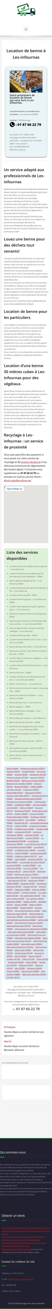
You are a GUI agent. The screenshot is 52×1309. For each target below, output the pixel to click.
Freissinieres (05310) (15, 820)
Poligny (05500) (12, 892)
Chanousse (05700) (33, 792)
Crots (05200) (12, 807)
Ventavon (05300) (34, 968)
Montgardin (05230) (39, 877)
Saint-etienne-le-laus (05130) (18, 926)
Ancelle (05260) (28, 771)
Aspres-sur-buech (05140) (17, 777)
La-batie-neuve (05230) (24, 829)
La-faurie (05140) (32, 835)
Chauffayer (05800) (23, 804)
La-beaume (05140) (23, 832)
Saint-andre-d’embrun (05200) (27, 910)
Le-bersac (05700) (35, 859)
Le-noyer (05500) (13, 865)
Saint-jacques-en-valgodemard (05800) (31, 929)
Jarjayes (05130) (21, 823)
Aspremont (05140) (38, 774)
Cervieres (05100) (13, 789)
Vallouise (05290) (26, 965)
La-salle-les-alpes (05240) (25, 850)
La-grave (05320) (32, 838)
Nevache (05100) (28, 883)
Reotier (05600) (21, 904)
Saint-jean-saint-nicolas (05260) (21, 932)
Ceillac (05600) (36, 786)
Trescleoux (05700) (16, 962)
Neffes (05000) (12, 883)
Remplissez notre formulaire (16, 1249)
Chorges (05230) (39, 804)
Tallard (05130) (28, 959)
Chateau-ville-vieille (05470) (18, 795)
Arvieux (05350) (21, 774)
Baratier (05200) (13, 780)
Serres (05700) (21, 956)
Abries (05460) (12, 768)
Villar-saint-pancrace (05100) (34, 974)
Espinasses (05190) (22, 810)
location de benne (30, 462)
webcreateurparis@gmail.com (21, 1279)
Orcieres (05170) (30, 886)
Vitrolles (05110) (13, 977)
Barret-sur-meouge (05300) (33, 780)
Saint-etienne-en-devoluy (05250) (29, 922)
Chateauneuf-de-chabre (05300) (28, 798)
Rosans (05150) (26, 907)
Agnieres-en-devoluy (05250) (32, 768)
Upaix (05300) (31, 962)
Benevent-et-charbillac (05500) (19, 783)
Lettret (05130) (29, 871)
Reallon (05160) (29, 901)
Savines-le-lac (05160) (24, 953)
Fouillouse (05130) (38, 817)
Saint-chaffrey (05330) (34, 916)
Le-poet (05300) (29, 865)
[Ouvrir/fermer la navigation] (26, 29)
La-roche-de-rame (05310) (36, 844)
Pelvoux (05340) (39, 889)
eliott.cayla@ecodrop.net (17, 480)
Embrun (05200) (26, 807)
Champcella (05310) (14, 792)
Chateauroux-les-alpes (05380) (19, 801)
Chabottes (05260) (31, 789)
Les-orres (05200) (30, 868)
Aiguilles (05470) (13, 771)
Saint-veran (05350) (23, 950)
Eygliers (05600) (21, 814)
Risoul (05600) (12, 907)
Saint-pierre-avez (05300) (31, 944)
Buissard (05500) (22, 786)
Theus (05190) (42, 959)
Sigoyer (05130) (34, 956)
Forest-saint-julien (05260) (17, 817)
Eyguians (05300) (37, 814)
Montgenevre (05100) (17, 880)
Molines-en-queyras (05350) (26, 874)
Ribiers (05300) (35, 904)
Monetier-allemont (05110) (17, 877)
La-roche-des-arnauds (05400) (19, 847)
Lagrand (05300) (21, 853)
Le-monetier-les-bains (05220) (32, 862)
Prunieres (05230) (28, 892)
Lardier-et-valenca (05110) (26, 856)
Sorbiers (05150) (13, 959)
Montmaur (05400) (36, 880)
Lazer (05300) (20, 859)
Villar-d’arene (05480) (30, 971)
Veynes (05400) (12, 971)
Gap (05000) (31, 820)
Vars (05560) (20, 968)
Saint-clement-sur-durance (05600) (21, 919)
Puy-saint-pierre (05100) (30, 895)
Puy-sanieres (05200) (35, 898)
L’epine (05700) (21, 826)
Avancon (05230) (37, 777)
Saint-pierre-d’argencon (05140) (19, 947)
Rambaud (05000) (14, 901)
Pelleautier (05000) (22, 889)
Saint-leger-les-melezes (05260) (28, 938)
